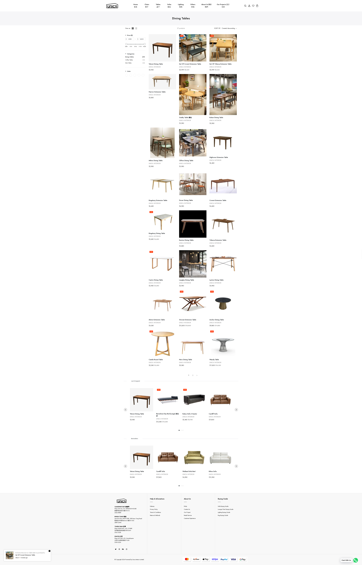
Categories (130, 54)
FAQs (185, 506)
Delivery (152, 506)
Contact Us (187, 509)
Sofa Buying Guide (223, 506)
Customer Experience (190, 518)
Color (129, 71)
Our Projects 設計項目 (223, 5)
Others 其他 (192, 5)
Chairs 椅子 (147, 5)
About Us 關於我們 (206, 5)
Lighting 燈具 (181, 5)
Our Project (187, 512)
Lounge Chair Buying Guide (225, 509)
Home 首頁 (135, 5)
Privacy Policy (154, 509)
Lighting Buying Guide (224, 512)
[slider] (126, 44)
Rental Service (188, 515)
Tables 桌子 (158, 5)
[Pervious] (125, 409)
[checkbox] (126, 75)
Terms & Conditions (155, 512)
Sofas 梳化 (169, 5)
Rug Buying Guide (223, 515)
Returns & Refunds (155, 515)
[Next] (236, 409)
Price (130, 35)
